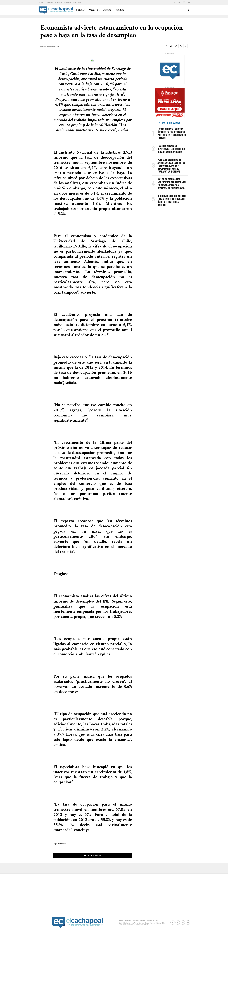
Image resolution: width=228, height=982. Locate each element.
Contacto (58, 2)
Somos (41, 2)
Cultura (107, 10)
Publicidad (49, 2)
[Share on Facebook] (166, 46)
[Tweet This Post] (171, 46)
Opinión (93, 10)
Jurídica (119, 10)
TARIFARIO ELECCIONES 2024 (72, 2)
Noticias (80, 10)
